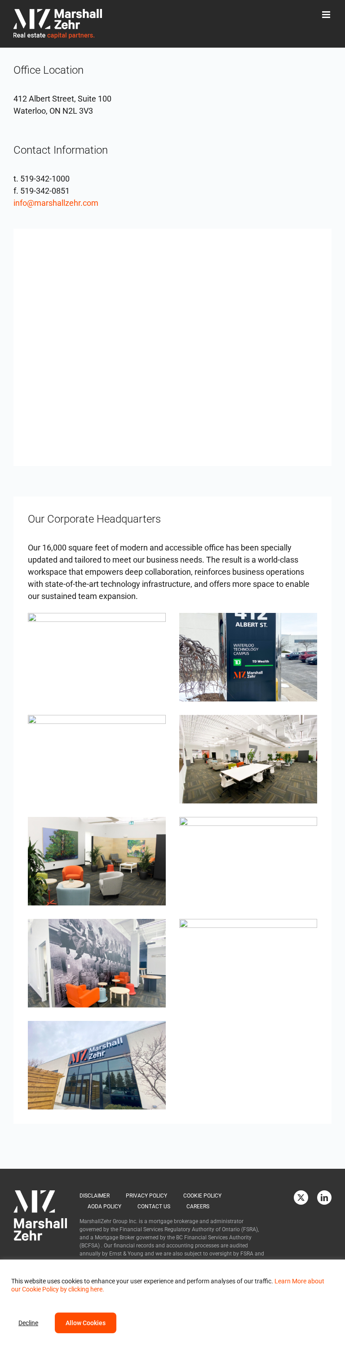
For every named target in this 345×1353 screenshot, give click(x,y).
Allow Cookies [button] (86, 1322)
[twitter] (301, 1197)
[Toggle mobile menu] (327, 14)
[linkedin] (324, 1197)
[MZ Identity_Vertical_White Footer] (40, 1194)
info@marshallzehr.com (55, 203)
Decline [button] (28, 1322)
